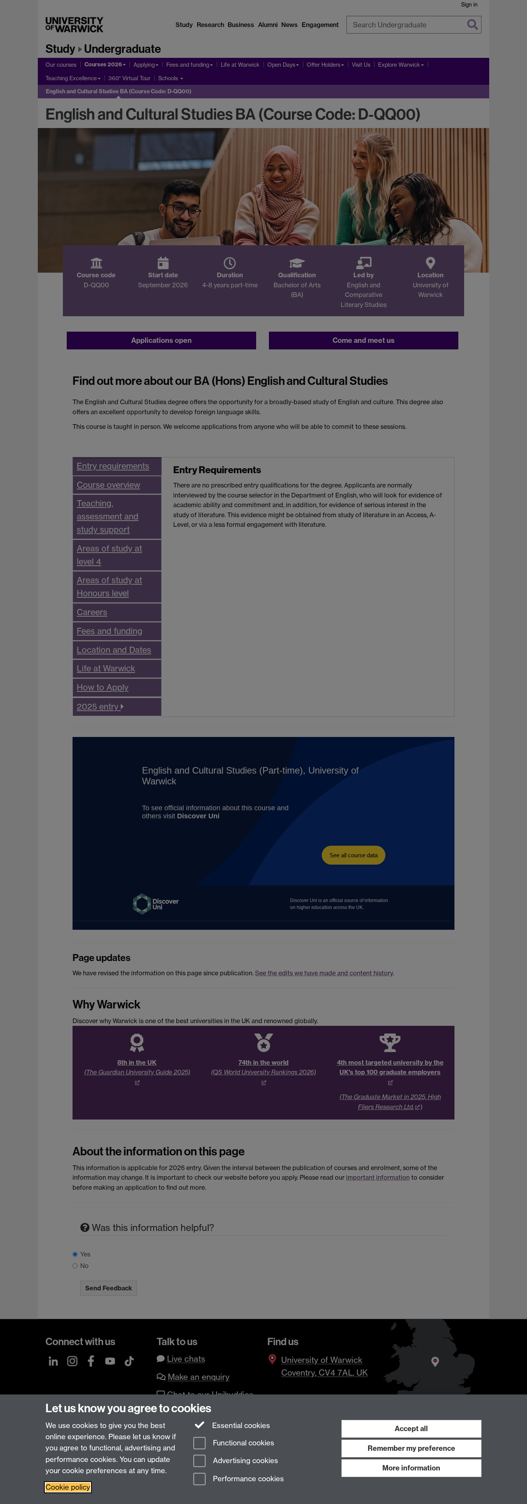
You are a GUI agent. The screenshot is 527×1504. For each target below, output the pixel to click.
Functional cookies (242, 1442)
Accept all (411, 1428)
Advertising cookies (244, 1461)
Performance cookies (247, 1479)
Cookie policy (68, 1487)
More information (411, 1468)
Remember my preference (411, 1448)
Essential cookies (240, 1425)
